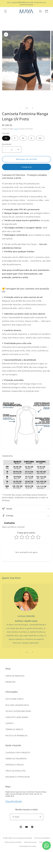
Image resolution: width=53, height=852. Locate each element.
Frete (16, 129)
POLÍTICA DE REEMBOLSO (16, 735)
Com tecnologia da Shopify (22, 838)
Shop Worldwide (13, 801)
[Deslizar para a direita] (32, 108)
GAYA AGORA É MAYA (14, 699)
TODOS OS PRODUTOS (14, 676)
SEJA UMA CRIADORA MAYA (17, 705)
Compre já (27, 167)
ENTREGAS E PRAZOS (14, 764)
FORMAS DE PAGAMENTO (16, 758)
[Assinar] (40, 817)
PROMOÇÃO (10, 682)
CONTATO (9, 723)
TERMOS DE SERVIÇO (14, 729)
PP (6, 138)
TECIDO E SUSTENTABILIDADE (18, 711)
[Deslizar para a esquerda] (21, 108)
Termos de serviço (30, 842)
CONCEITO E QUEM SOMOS (16, 717)
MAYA (10, 838)
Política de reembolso (42, 838)
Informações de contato (27, 846)
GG (40, 138)
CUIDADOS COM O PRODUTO (17, 752)
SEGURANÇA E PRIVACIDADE (17, 777)
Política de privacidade (13, 842)
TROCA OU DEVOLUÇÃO (15, 771)
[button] (5, 11)
